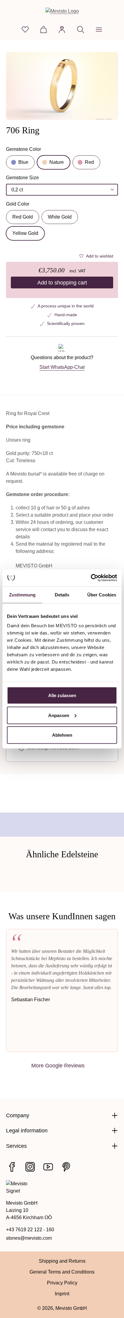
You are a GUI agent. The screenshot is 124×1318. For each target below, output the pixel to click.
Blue (23, 162)
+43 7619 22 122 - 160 (30, 1229)
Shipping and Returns (62, 1261)
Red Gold (22, 216)
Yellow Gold (25, 233)
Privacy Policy (62, 1282)
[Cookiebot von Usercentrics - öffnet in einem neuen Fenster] (90, 578)
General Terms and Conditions (62, 1271)
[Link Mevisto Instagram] (30, 1167)
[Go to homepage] (62, 11)
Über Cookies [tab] (101, 594)
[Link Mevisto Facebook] (12, 1167)
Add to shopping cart (62, 282)
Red (89, 162)
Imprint (62, 1293)
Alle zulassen (62, 695)
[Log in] (61, 29)
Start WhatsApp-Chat (62, 367)
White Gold (60, 216)
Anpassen (58, 715)
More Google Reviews (58, 1065)
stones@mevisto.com (29, 1238)
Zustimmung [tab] (22, 594)
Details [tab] (62, 594)
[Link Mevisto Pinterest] (66, 1167)
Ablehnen (62, 735)
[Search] (80, 29)
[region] (62, 86)
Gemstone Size (22, 178)
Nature (56, 162)
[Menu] (98, 29)
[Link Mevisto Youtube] (48, 1167)
